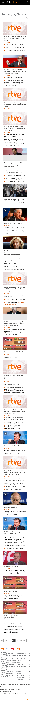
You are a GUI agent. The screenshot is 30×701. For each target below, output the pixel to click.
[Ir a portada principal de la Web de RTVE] (2, 648)
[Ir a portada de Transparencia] (23, 649)
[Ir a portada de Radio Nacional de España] (13, 649)
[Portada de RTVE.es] (15, 2)
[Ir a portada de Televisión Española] (8, 649)
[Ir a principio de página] (28, 699)
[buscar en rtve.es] (27, 2)
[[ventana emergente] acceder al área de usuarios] (23, 2)
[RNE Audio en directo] (10, 2)
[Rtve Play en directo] (7, 2)
